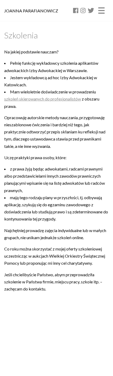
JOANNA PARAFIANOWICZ (31, 10)
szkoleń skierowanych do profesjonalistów (42, 98)
